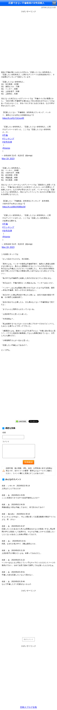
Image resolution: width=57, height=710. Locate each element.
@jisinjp (6, 148)
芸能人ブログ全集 (28, 707)
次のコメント (28, 639)
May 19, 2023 (8, 159)
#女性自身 (7, 142)
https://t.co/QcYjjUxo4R (13, 118)
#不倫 (5, 135)
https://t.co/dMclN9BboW (13, 207)
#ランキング (8, 139)
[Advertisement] (28, 41)
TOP (54, 3)
